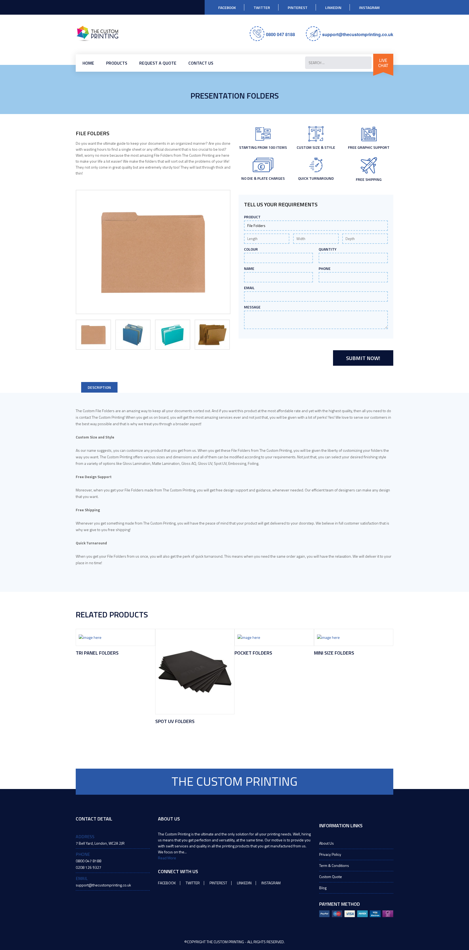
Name (249, 268)
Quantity (328, 249)
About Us (326, 843)
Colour (251, 249)
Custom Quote (330, 876)
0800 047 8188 (280, 34)
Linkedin (333, 7)
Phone (325, 268)
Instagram (369, 7)
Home (88, 63)
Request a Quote (157, 63)
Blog (323, 888)
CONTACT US (200, 63)
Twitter (261, 7)
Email (249, 288)
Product (252, 217)
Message (252, 307)
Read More (167, 858)
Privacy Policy (330, 854)
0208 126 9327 (88, 867)
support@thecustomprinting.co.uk (357, 34)
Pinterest (298, 7)
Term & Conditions (334, 865)
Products (116, 63)
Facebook (227, 7)
